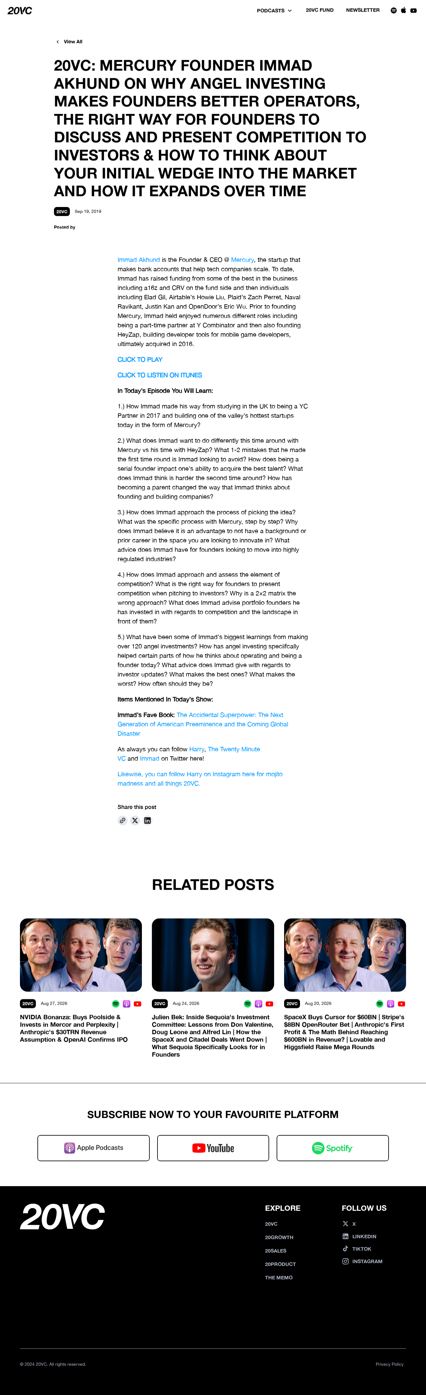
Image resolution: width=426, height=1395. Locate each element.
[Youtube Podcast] (137, 1003)
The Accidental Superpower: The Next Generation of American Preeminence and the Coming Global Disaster (204, 724)
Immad (149, 758)
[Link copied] (123, 820)
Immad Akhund (139, 259)
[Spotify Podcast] (115, 1003)
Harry (196, 749)
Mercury (242, 259)
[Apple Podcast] (126, 1003)
